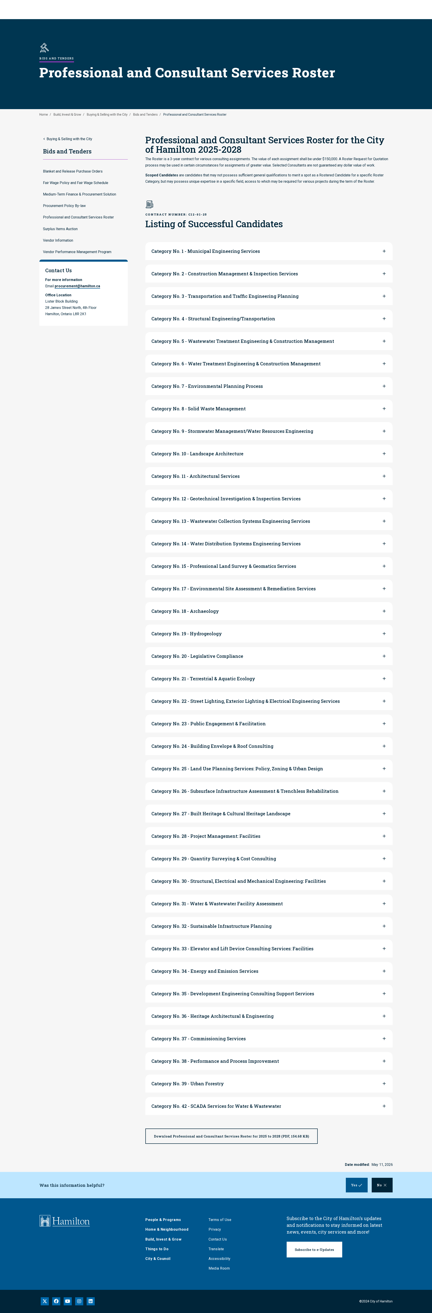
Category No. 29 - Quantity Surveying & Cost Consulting (213, 858)
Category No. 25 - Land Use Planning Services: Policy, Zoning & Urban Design (237, 768)
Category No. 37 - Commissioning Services (198, 1038)
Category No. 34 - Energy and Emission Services (204, 971)
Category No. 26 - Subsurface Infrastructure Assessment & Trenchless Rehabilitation (245, 791)
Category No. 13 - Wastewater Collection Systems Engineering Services (230, 521)
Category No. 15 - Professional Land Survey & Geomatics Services (223, 566)
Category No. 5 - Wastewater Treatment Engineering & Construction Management (242, 341)
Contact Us (218, 1239)
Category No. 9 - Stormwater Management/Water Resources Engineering (232, 431)
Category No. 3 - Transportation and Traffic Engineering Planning (225, 296)
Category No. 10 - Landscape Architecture (197, 453)
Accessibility (220, 1259)
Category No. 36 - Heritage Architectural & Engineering (212, 1016)
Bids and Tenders (145, 114)
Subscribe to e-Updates (314, 1249)
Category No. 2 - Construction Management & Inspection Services (224, 274)
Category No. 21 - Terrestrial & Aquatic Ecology (203, 678)
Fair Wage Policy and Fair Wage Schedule (75, 183)
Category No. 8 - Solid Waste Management (198, 408)
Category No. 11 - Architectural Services (195, 476)
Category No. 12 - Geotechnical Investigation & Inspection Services (226, 498)
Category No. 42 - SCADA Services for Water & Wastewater (216, 1106)
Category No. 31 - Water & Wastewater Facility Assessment (217, 903)
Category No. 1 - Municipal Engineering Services (205, 251)
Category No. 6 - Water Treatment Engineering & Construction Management (236, 363)
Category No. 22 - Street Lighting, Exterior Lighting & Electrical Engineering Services (245, 701)
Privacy (215, 1229)
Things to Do (157, 1249)
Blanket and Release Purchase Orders (73, 171)
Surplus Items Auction (60, 229)
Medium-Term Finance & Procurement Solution (79, 194)
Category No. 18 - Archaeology (185, 611)
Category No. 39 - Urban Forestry (187, 1083)
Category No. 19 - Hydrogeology (186, 633)
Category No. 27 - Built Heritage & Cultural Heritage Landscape (220, 813)
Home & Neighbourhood (166, 1229)
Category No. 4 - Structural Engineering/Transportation (213, 319)
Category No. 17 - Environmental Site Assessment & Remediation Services (233, 588)
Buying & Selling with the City (107, 114)
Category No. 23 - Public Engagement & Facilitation (208, 723)
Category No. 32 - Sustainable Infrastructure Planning (211, 926)
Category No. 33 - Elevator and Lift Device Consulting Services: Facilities (232, 948)
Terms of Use (220, 1220)
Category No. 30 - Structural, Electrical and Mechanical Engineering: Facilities (238, 881)
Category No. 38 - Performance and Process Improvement (215, 1061)
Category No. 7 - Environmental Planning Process (207, 386)
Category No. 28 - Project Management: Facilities (205, 836)
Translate (216, 1249)
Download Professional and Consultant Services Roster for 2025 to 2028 (231, 1136)
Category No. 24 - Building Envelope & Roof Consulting (212, 746)
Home (43, 114)
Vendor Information (58, 240)
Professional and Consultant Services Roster (78, 217)
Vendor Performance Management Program (77, 252)
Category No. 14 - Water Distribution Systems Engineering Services (226, 543)
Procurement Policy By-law (64, 206)
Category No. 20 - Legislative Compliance (197, 656)
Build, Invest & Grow (67, 114)
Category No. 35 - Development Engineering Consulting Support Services (232, 993)
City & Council (157, 1259)
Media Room (219, 1268)
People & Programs (163, 1220)
